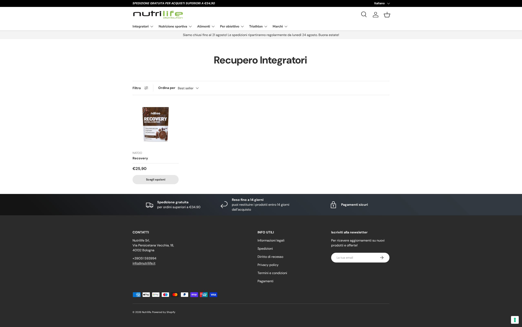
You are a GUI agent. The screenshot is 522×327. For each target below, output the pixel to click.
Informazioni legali (271, 240)
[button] (387, 14)
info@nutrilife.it (144, 263)
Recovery (140, 158)
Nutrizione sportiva (173, 26)
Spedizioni (265, 248)
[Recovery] (156, 125)
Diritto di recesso (270, 257)
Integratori (141, 26)
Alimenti (203, 26)
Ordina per (166, 88)
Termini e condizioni (272, 273)
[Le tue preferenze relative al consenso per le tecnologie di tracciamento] (515, 320)
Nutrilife (146, 312)
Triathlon (256, 26)
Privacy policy (268, 265)
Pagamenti (265, 281)
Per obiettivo (229, 26)
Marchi (278, 26)
